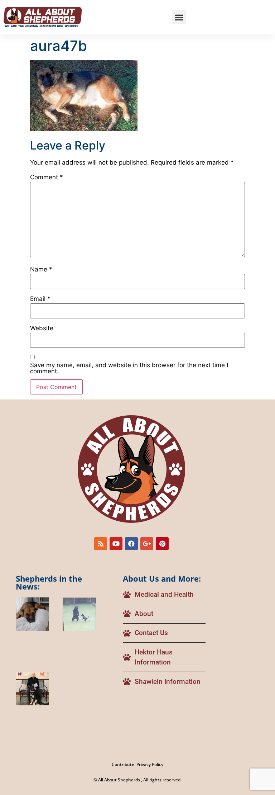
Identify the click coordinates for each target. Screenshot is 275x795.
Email (40, 299)
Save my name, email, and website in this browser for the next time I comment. (129, 368)
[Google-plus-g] (146, 543)
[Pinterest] (162, 543)
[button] (179, 17)
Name (41, 269)
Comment (46, 177)
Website (41, 328)
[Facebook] (131, 543)
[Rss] (100, 543)
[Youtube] (116, 543)
